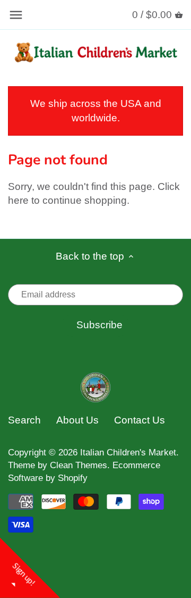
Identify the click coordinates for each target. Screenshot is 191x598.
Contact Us (139, 420)
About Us (77, 420)
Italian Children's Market (128, 452)
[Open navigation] (16, 15)
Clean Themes (78, 465)
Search (24, 420)
